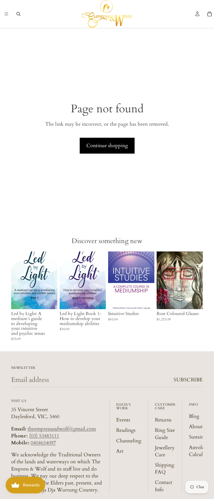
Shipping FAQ (164, 469)
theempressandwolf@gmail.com (62, 428)
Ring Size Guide (165, 434)
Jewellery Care (165, 451)
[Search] (18, 14)
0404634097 (43, 442)
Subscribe (188, 379)
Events (123, 419)
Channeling (128, 440)
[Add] (49, 301)
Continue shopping (107, 145)
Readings (125, 430)
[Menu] (6, 14)
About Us (199, 426)
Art (119, 451)
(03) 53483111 (44, 435)
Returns (163, 419)
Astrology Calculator (200, 451)
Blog (194, 416)
